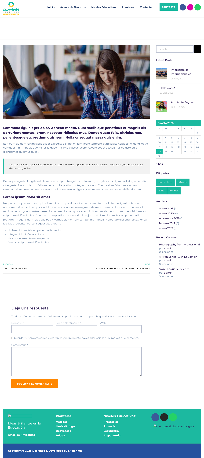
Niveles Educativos (103, 7)
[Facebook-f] (183, 7)
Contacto (146, 7)
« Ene (159, 163)
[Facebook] (155, 417)
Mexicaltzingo (65, 426)
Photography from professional (179, 244)
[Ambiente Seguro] (161, 106)
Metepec (61, 421)
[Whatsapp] (197, 7)
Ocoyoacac (63, 430)
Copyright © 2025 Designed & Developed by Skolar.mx (45, 450)
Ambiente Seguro (182, 102)
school (174, 190)
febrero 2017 (167, 223)
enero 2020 (166, 213)
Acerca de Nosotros (73, 7)
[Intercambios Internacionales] (161, 73)
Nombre (17, 323)
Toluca (60, 435)
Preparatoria (112, 435)
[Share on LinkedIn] (148, 280)
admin (168, 248)
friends (182, 182)
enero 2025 (166, 208)
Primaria (109, 426)
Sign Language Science (174, 269)
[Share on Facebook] (137, 280)
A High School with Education (178, 256)
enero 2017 (166, 228)
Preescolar (111, 421)
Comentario (19, 344)
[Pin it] (144, 280)
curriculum (165, 182)
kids (161, 190)
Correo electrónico (68, 323)
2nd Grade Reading (15, 268)
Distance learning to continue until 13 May (122, 268)
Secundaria (111, 430)
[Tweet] (141, 280)
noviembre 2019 (169, 218)
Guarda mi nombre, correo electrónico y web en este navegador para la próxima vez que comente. (76, 337)
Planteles (128, 7)
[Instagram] (190, 7)
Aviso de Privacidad (21, 434)
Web (103, 323)
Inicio (51, 7)
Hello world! (167, 88)
